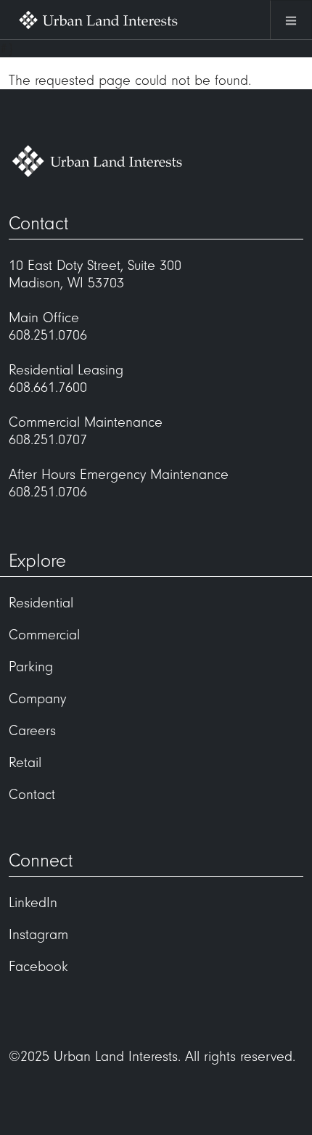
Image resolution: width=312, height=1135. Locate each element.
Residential (41, 603)
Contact (32, 795)
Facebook (38, 967)
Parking (31, 667)
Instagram (38, 935)
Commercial (44, 635)
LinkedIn (33, 903)
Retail (25, 763)
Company (37, 699)
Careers (32, 731)
